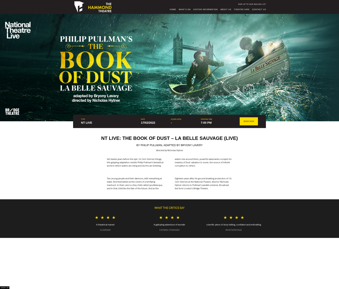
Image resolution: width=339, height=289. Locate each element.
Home (173, 9)
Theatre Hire (241, 9)
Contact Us (259, 9)
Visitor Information (205, 9)
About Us (225, 9)
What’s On (185, 9)
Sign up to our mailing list (252, 4)
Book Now (249, 121)
